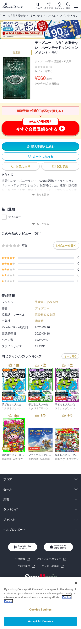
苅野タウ (18, 459)
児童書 (16, 52)
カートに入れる (43, 156)
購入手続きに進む (43, 146)
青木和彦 (33, 459)
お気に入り (23, 166)
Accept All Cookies (40, 621)
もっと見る (43, 194)
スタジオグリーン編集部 (15, 408)
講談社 (39, 320)
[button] (52, 566)
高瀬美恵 (7, 459)
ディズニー (14, 216)
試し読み (63, 166)
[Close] (76, 583)
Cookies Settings (40, 609)
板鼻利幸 (45, 459)
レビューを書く (43, 71)
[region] (40, 603)
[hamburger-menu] (76, 6)
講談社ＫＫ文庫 (62, 61)
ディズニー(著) (43, 61)
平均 (25, 246)
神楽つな (60, 459)
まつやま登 (72, 459)
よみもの (52, 302)
